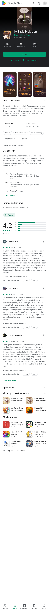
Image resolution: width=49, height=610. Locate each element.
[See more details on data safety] (11, 196)
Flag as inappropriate (14, 450)
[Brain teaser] (20, 133)
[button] (24, 46)
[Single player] (10, 138)
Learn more (14, 176)
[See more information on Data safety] (45, 151)
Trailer (24, 20)
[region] (24, 45)
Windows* (36, 126)
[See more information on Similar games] (45, 417)
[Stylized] (24, 138)
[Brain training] (36, 133)
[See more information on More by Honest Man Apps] (45, 393)
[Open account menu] (45, 3)
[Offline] (35, 138)
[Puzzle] (7, 133)
